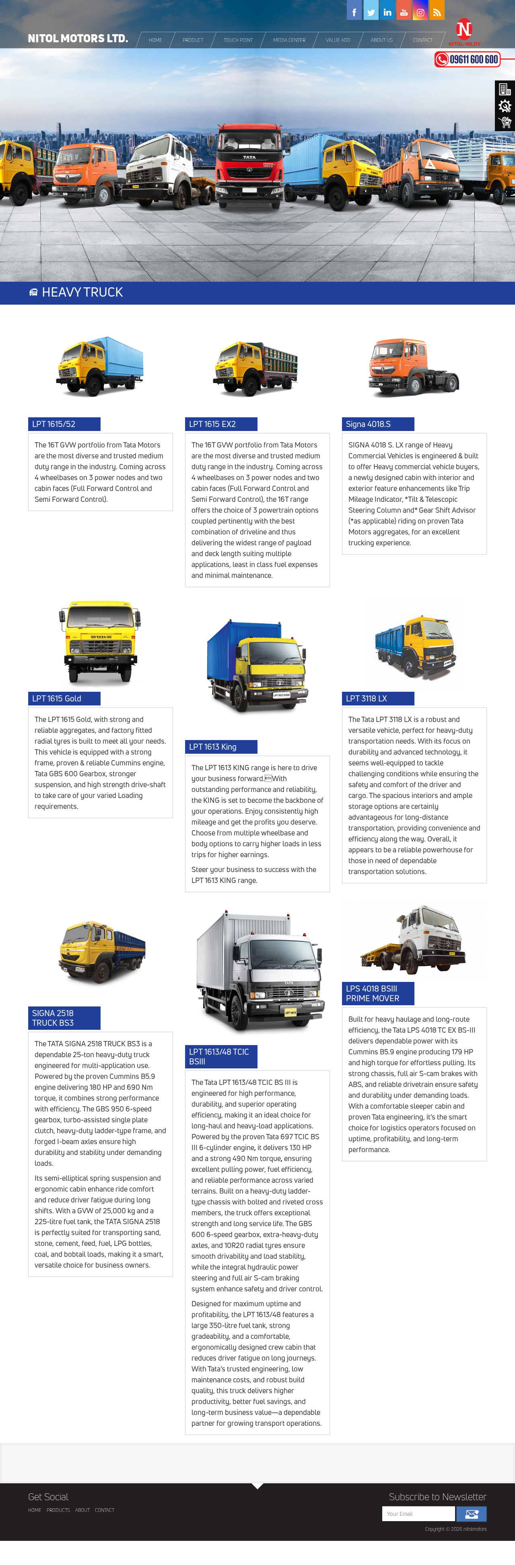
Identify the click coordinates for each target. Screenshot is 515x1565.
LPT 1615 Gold (56, 698)
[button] (193, 40)
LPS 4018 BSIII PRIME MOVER (373, 993)
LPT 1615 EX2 (212, 424)
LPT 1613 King (213, 747)
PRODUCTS (58, 1510)
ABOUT (82, 1510)
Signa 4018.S (368, 424)
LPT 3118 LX (366, 698)
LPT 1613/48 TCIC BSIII (219, 1056)
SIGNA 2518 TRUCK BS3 (53, 1018)
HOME (34, 1510)
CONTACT (104, 1510)
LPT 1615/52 (53, 424)
